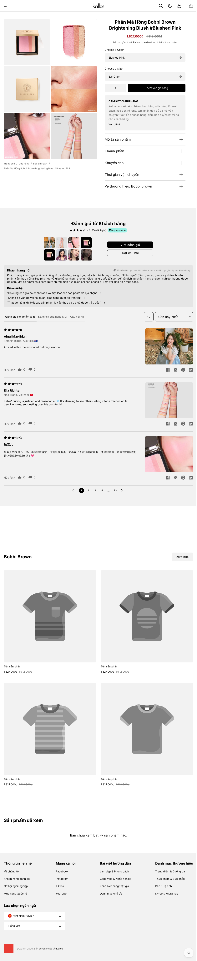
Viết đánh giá (129, 245)
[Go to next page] (122, 490)
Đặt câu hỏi (128, 253)
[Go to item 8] (84, 255)
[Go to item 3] (72, 242)
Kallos (59, 948)
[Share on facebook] (165, 370)
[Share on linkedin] (188, 370)
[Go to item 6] (60, 255)
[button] (5, 6)
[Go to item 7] (72, 255)
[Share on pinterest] (180, 370)
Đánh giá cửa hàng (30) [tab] (52, 316)
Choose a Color (111, 49)
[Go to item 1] (47, 242)
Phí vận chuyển (138, 42)
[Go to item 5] (47, 255)
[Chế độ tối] (167, 6)
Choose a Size (111, 68)
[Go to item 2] (60, 242)
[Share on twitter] (172, 370)
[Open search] (146, 316)
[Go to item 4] (84, 242)
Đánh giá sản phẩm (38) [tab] (20, 316)
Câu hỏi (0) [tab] (77, 316)
